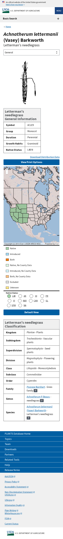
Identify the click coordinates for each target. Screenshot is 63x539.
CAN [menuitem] (36, 300)
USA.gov (8, 500)
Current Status (11, 523)
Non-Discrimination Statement (19, 492)
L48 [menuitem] (13, 296)
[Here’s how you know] (31, 3)
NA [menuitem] (25, 305)
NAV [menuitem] (25, 300)
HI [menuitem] (36, 296)
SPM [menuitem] (14, 305)
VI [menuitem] (14, 300)
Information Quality (13, 505)
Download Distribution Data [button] (44, 157)
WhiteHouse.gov (12, 513)
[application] (31, 205)
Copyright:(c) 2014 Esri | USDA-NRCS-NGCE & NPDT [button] (24, 244)
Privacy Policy (11, 481)
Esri (57, 243)
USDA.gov (9, 494)
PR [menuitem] (47, 296)
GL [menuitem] (47, 300)
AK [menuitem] (25, 296)
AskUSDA (9, 476)
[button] (7, 170)
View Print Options (31, 162)
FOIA (7, 518)
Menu (59, 10)
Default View (31, 312)
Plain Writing (10, 510)
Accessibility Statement (15, 486)
